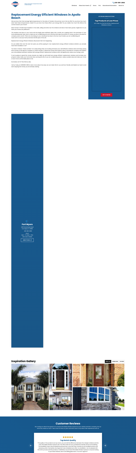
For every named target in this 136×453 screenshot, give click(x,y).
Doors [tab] (122, 361)
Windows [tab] (115, 361)
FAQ (99, 5)
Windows (74, 5)
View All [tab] (108, 361)
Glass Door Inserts (84, 5)
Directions (26, 240)
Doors (94, 5)
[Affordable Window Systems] (15, 4)
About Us (121, 5)
